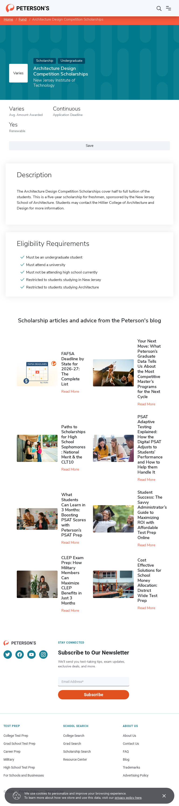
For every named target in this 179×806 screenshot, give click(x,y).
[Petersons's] (27, 8)
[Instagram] (43, 654)
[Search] (159, 8)
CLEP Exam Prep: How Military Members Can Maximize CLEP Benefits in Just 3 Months (72, 580)
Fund (23, 19)
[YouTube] (31, 654)
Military (8, 759)
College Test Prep (15, 736)
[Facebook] (19, 654)
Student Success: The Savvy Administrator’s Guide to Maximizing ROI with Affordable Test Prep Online (152, 514)
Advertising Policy (135, 775)
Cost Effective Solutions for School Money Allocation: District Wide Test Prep (149, 580)
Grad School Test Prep (19, 743)
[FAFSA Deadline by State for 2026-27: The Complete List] (39, 373)
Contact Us (131, 743)
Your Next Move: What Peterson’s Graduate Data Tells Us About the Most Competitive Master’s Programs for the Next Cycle (149, 368)
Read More (70, 391)
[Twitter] (7, 654)
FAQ (126, 751)
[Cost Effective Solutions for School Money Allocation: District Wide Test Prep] (115, 584)
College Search (73, 736)
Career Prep (12, 751)
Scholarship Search (77, 751)
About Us (129, 736)
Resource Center (75, 759)
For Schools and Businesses (23, 775)
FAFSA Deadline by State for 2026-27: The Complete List (72, 369)
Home (8, 19)
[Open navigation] (168, 8)
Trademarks (131, 767)
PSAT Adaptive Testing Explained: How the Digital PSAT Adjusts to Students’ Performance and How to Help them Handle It (150, 444)
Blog (126, 759)
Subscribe (93, 694)
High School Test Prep (19, 767)
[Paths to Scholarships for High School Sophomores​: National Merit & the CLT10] (39, 448)
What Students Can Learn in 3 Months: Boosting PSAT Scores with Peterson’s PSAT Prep (73, 515)
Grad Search (72, 743)
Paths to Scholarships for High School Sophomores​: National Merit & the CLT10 (73, 444)
